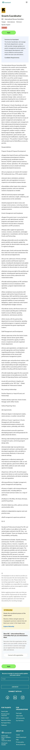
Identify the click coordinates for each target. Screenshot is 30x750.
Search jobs (4, 711)
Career (18, 735)
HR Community (20, 718)
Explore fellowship (9, 626)
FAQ (17, 739)
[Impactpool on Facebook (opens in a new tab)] (7, 699)
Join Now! (15, 687)
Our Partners (20, 720)
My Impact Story (6, 723)
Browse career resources (5, 714)
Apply (8, 32)
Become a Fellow (6, 720)
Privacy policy (20, 742)
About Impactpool (21, 737)
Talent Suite (19, 715)
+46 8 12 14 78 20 (6, 740)
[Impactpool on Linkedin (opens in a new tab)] (15, 699)
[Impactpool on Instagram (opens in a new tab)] (23, 699)
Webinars (4, 725)
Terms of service (20, 744)
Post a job (19, 713)
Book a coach (5, 718)
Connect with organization (15, 655)
